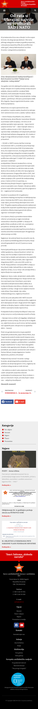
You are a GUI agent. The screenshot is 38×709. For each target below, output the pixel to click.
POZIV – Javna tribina (10, 471)
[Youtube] (21, 625)
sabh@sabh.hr (19, 602)
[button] (4, 10)
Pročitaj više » (6, 485)
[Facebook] (16, 625)
